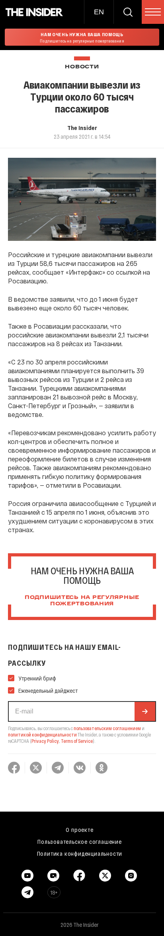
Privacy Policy (45, 741)
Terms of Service (77, 741)
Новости (82, 67)
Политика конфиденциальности (80, 853)
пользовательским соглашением (107, 728)
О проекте (79, 829)
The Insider (82, 127)
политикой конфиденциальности (42, 734)
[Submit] (145, 711)
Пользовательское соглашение (79, 841)
